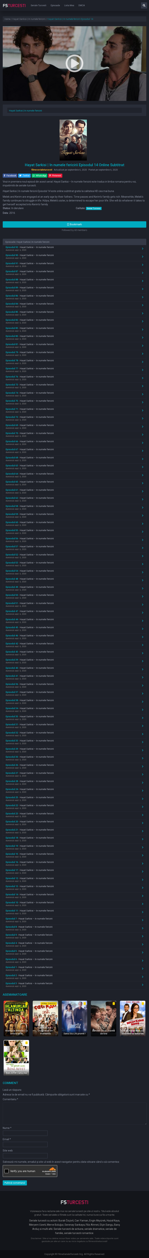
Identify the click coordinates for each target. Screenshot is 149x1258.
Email (7, 1139)
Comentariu (10, 1099)
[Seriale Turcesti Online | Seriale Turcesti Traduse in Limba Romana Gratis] (14, 8)
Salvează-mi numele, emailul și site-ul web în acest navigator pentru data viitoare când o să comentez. (61, 1161)
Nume (7, 1128)
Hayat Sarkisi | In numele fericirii (25, 110)
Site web (8, 1150)
